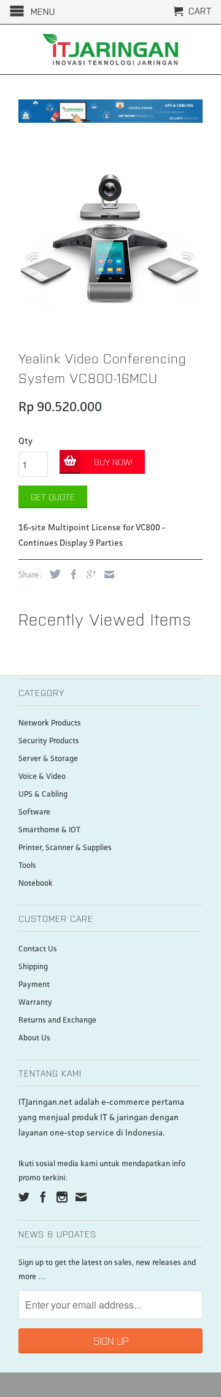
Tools (27, 866)
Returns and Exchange (57, 1020)
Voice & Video (42, 777)
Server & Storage (48, 759)
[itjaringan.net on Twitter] (23, 1196)
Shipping (33, 967)
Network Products (49, 723)
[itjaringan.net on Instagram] (62, 1196)
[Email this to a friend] (106, 574)
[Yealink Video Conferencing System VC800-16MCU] (110, 239)
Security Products (48, 741)
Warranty (35, 1003)
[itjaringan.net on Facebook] (42, 1196)
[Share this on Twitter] (52, 573)
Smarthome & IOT (49, 830)
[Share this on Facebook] (71, 574)
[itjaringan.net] (110, 49)
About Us (34, 1038)
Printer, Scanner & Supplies (65, 848)
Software (34, 812)
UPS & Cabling (43, 795)
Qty (25, 441)
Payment (34, 985)
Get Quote (53, 496)
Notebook (35, 884)
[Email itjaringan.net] (81, 1196)
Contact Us (37, 949)
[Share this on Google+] (88, 574)
